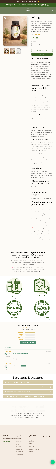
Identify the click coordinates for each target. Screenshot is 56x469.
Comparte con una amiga (34, 450)
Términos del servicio (19, 455)
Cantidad (33, 41)
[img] (8, 351)
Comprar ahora (42, 54)
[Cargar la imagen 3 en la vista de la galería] (18, 51)
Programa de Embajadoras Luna (32, 441)
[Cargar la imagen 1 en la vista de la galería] (6, 51)
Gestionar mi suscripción (19, 440)
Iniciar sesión (32, 446)
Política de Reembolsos (19, 450)
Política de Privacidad (19, 445)
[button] (2, 10)
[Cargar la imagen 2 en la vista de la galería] (12, 51)
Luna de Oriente (29, 465)
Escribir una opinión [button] (28, 342)
